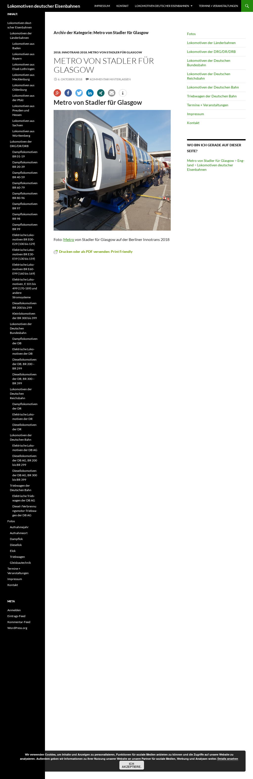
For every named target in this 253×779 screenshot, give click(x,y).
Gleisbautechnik (20, 562)
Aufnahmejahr (19, 527)
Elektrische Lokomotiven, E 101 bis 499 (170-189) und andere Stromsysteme (24, 288)
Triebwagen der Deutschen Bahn (212, 96)
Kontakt (122, 5)
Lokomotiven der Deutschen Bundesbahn (21, 328)
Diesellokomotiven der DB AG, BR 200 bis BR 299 (24, 460)
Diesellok (16, 545)
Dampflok (16, 539)
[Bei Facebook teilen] (68, 93)
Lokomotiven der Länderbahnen (211, 43)
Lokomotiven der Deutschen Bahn (213, 87)
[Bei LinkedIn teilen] (90, 93)
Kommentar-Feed (18, 622)
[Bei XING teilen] (101, 93)
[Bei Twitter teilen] (79, 93)
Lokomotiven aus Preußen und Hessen (23, 110)
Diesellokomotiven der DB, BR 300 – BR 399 (24, 378)
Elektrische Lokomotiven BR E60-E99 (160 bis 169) (23, 269)
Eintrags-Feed (16, 616)
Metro (68, 239)
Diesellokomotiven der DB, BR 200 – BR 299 (24, 364)
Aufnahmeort (18, 533)
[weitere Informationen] (122, 93)
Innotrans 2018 (74, 52)
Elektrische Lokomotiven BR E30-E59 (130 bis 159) (23, 254)
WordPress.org (17, 628)
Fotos (191, 34)
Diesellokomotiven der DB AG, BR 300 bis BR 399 (24, 475)
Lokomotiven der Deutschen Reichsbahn (21, 393)
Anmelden (14, 610)
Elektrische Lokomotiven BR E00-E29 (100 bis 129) (23, 239)
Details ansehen (227, 758)
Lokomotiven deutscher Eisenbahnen (43, 6)
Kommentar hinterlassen (110, 79)
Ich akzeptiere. (131, 765)
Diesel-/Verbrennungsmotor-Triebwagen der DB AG (24, 510)
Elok (13, 551)
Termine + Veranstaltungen (218, 5)
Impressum (102, 5)
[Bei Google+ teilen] (57, 93)
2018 (57, 52)
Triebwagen (17, 557)
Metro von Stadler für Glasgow (115, 52)
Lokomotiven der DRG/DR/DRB (211, 51)
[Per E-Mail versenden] (111, 93)
